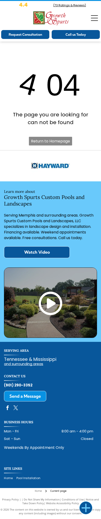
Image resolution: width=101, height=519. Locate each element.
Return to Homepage (50, 141)
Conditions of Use (73, 499)
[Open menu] (94, 18)
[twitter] (15, 408)
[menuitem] (10, 478)
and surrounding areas (23, 363)
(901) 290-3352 (18, 385)
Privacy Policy (10, 499)
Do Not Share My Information (42, 499)
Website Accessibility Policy (62, 503)
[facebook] (7, 408)
